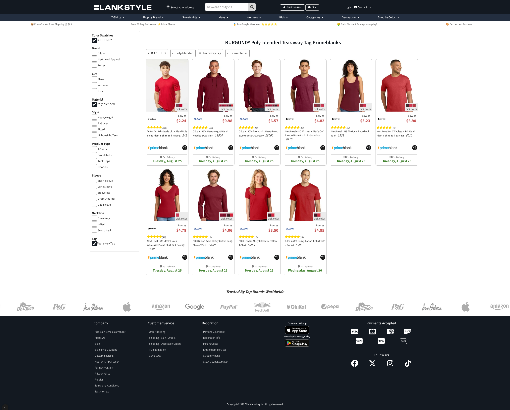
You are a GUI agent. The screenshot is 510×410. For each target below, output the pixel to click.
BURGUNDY (104, 40)
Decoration (349, 17)
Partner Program (104, 368)
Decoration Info (211, 338)
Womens (252, 17)
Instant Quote (210, 344)
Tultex (101, 66)
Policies (99, 380)
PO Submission (157, 350)
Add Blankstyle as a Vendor (110, 332)
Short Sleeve (105, 181)
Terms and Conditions (107, 386)
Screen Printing (211, 356)
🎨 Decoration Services (459, 24)
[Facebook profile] (354, 366)
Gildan (102, 54)
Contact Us (364, 7)
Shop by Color (387, 17)
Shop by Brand (151, 17)
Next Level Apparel (109, 60)
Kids (282, 17)
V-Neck (102, 225)
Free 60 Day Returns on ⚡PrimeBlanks (153, 24)
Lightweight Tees (108, 135)
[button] (292, 7)
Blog (97, 344)
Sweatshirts (189, 17)
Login (347, 7)
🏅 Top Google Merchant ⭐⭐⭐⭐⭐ (255, 24)
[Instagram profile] (390, 366)
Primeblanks (238, 53)
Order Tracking (157, 332)
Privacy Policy (102, 374)
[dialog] (5, 407)
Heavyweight (105, 118)
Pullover (103, 124)
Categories (313, 17)
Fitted (101, 129)
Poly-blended (106, 104)
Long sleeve (105, 187)
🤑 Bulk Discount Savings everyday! (357, 24)
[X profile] (372, 366)
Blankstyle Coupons (106, 350)
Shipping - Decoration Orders (165, 344)
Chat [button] (314, 7)
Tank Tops (104, 161)
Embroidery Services (214, 350)
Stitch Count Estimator (215, 362)
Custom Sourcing (104, 356)
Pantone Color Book (214, 332)
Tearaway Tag (106, 243)
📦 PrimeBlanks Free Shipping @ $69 (51, 24)
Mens (222, 17)
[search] (252, 7)
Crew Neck (104, 219)
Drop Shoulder (106, 199)
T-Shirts (116, 17)
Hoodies (103, 167)
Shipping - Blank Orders (162, 338)
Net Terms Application (107, 362)
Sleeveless (104, 193)
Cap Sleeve (104, 205)
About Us (100, 338)
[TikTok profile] (407, 366)
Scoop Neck (105, 230)
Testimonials (102, 392)
